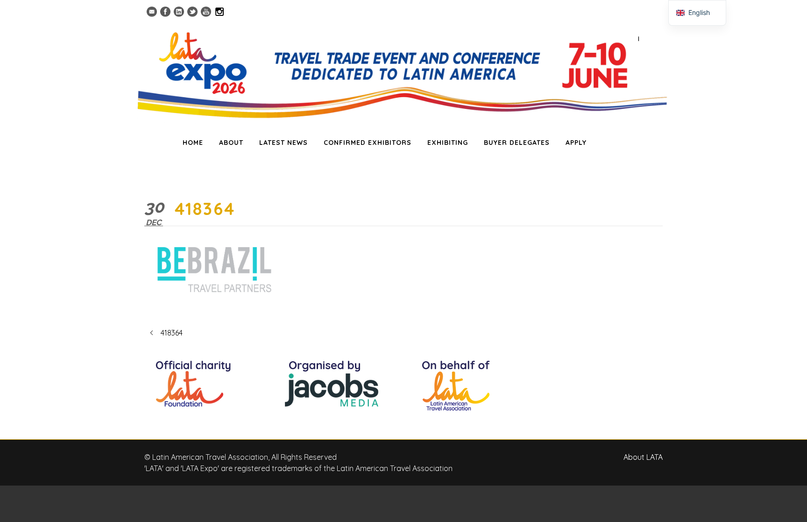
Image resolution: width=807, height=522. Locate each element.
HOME (193, 142)
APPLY (576, 142)
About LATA (643, 457)
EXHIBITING (447, 142)
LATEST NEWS (283, 142)
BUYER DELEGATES (517, 142)
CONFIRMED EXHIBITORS (367, 142)
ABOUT (231, 142)
